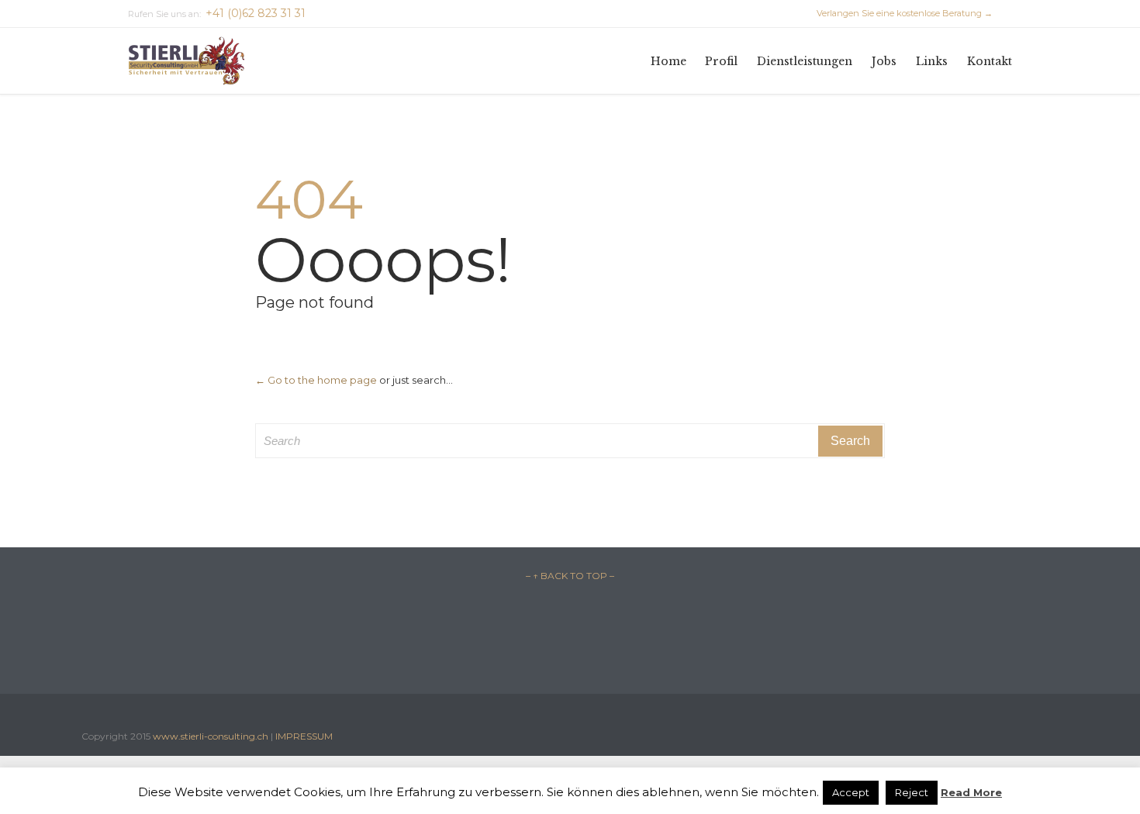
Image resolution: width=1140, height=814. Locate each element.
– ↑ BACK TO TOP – (570, 575)
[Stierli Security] (186, 61)
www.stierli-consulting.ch (210, 736)
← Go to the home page (316, 380)
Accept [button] (850, 792)
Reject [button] (911, 792)
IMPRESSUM (304, 736)
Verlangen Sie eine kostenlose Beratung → (898, 13)
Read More (971, 792)
